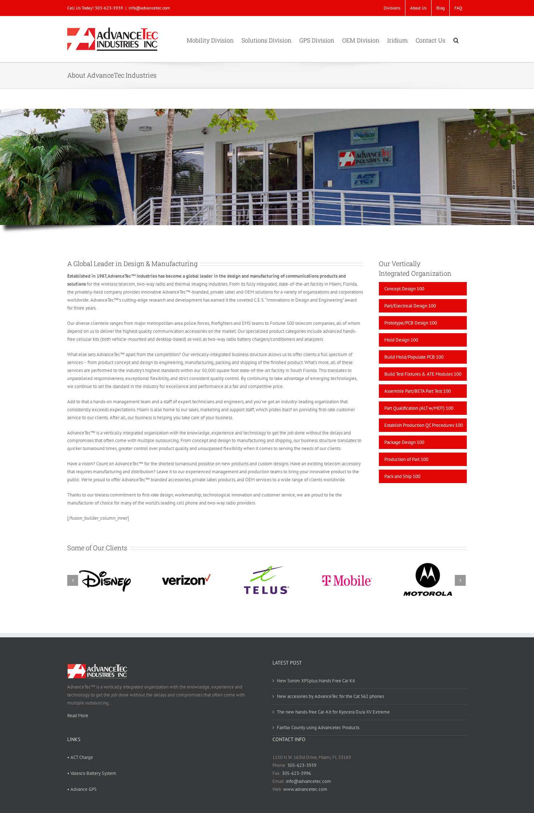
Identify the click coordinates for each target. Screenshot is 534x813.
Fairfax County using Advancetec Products (318, 727)
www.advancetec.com (305, 789)
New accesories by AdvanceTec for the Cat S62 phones (330, 696)
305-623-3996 (296, 773)
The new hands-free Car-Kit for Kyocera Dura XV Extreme (333, 712)
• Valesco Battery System (91, 773)
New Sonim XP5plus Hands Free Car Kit (316, 681)
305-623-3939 (301, 765)
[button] (456, 39)
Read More (77, 715)
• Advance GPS (82, 789)
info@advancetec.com (149, 8)
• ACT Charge (80, 757)
